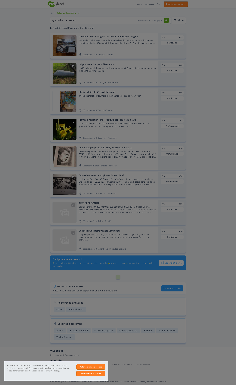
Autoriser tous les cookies (91, 367)
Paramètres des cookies (91, 373)
